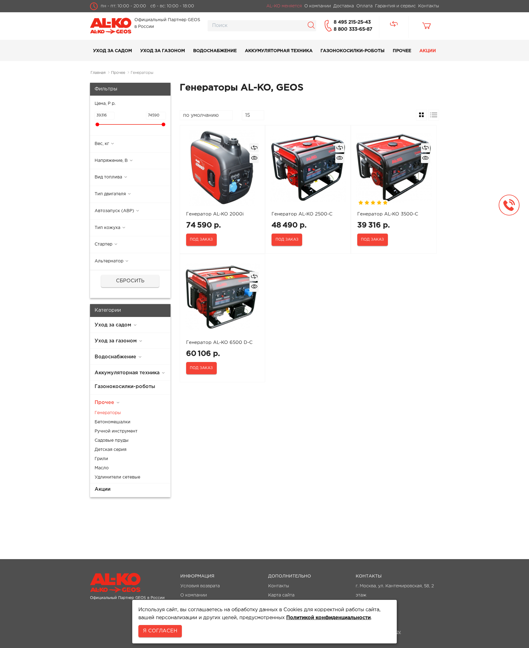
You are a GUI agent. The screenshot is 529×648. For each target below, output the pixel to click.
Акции (427, 51)
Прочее (402, 51)
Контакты (278, 586)
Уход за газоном (162, 51)
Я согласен (160, 631)
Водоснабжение (215, 51)
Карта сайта (281, 595)
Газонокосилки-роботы (353, 51)
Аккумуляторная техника (279, 51)
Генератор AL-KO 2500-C (302, 214)
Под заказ (201, 239)
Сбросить (130, 281)
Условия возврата (200, 586)
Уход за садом (112, 51)
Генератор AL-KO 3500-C (387, 214)
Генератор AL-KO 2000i (215, 214)
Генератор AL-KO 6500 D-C (219, 343)
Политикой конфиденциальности (328, 618)
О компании (193, 595)
